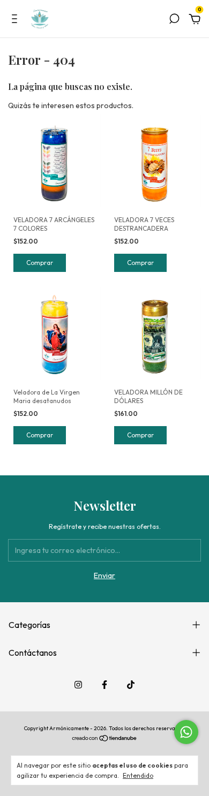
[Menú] (16, 20)
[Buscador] (174, 20)
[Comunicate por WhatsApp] (186, 732)
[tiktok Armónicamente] (130, 684)
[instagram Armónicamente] (78, 684)
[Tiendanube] (104, 739)
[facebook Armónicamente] (104, 684)
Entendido (138, 775)
